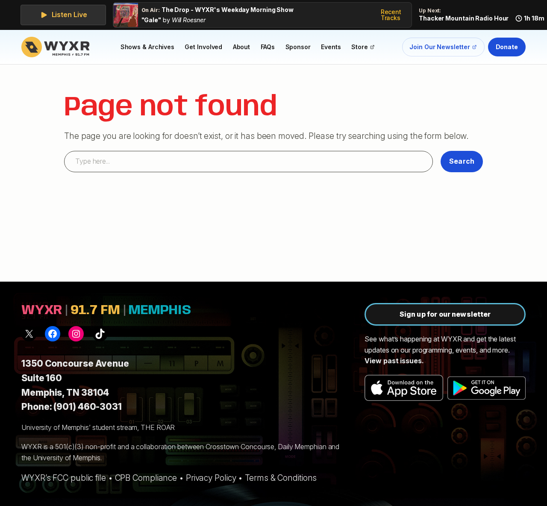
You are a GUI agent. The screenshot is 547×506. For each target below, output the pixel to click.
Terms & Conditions (281, 478)
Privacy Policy (211, 478)
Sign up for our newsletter (445, 314)
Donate (507, 46)
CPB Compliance (146, 478)
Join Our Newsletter (439, 48)
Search (461, 161)
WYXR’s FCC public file (63, 478)
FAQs (268, 46)
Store (365, 48)
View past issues (393, 360)
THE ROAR (158, 427)
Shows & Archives (147, 46)
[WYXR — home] (57, 47)
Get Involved (203, 46)
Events (331, 46)
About (241, 46)
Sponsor (298, 46)
